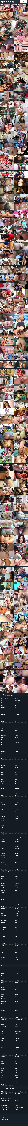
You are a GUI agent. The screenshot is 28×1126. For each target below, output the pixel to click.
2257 (3, 1119)
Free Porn (8, 2)
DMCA (7, 1119)
